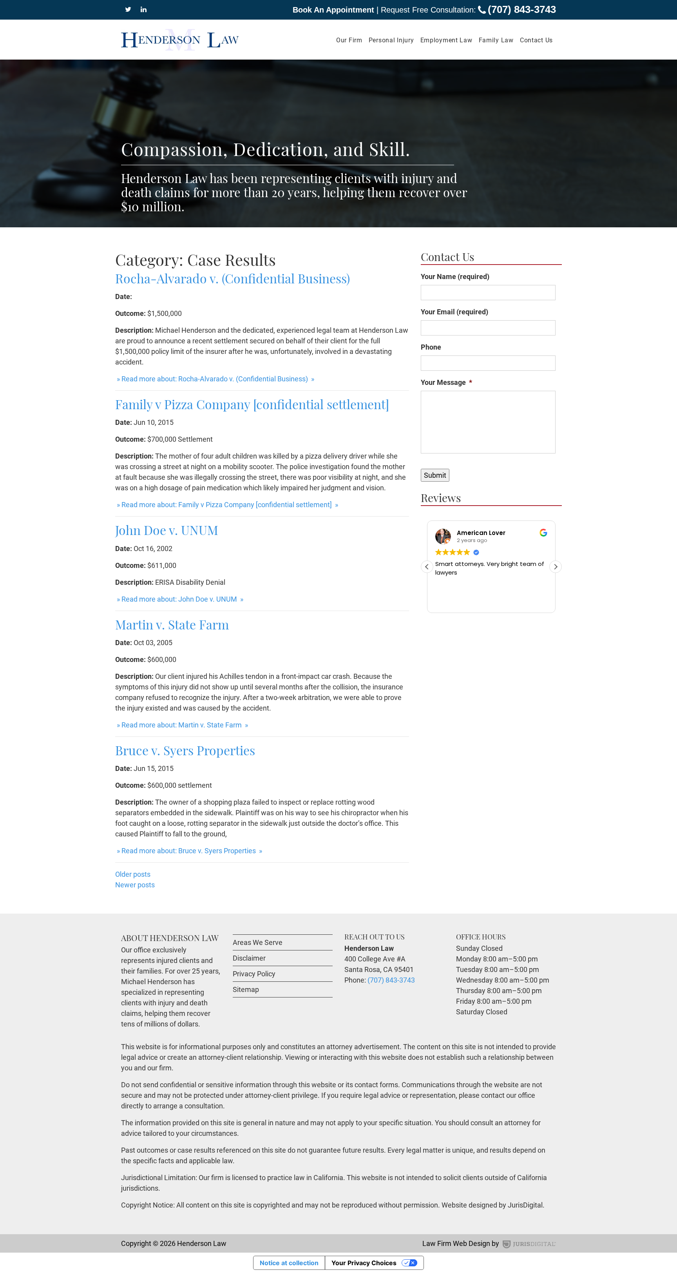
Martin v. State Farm (172, 624)
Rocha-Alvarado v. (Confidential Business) (232, 278)
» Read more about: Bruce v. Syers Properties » (188, 851)
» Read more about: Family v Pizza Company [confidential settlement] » (226, 504)
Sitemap (246, 989)
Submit (435, 475)
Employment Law (446, 40)
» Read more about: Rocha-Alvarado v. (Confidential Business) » (214, 379)
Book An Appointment (333, 9)
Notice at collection (289, 1263)
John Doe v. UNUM (166, 529)
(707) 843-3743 (522, 9)
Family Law (496, 40)
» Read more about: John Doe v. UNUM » (179, 599)
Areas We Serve (257, 942)
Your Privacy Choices (363, 1263)
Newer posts (135, 885)
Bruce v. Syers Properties (185, 750)
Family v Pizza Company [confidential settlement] (252, 403)
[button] (555, 567)
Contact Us (536, 40)
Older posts (132, 874)
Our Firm (349, 40)
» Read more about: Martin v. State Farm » (181, 725)
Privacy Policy (254, 974)
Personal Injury (391, 40)
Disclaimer (249, 958)
